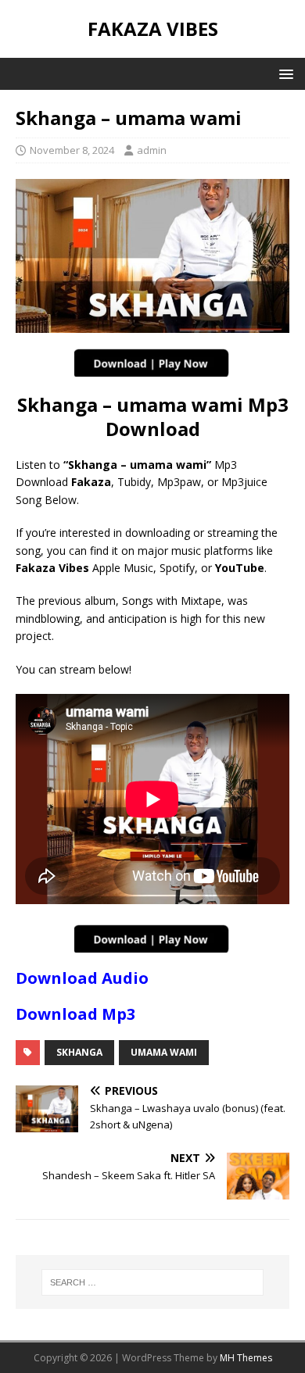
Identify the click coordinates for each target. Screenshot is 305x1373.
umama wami (164, 1052)
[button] (283, 73)
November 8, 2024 (72, 150)
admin (152, 150)
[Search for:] (153, 1282)
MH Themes (246, 1357)
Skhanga (79, 1052)
